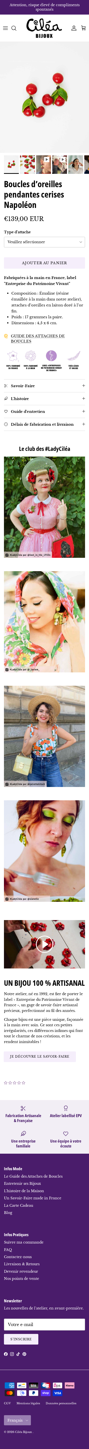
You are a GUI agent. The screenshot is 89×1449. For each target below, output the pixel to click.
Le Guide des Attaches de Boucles (33, 1176)
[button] (14, 1083)
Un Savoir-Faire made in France (32, 1198)
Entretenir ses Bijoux (22, 1183)
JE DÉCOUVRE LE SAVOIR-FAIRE (39, 1056)
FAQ (8, 1250)
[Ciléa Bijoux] (44, 28)
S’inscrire (21, 1339)
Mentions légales (28, 1403)
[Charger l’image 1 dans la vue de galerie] (44, 97)
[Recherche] (16, 28)
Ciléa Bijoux (24, 1432)
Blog (8, 1212)
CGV (7, 1403)
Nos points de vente (21, 1278)
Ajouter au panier (44, 263)
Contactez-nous (18, 1257)
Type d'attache (17, 232)
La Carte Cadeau (18, 1205)
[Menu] (5, 28)
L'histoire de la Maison (24, 1191)
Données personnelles (61, 1403)
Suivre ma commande (24, 1242)
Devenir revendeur (21, 1271)
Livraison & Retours (22, 1264)
